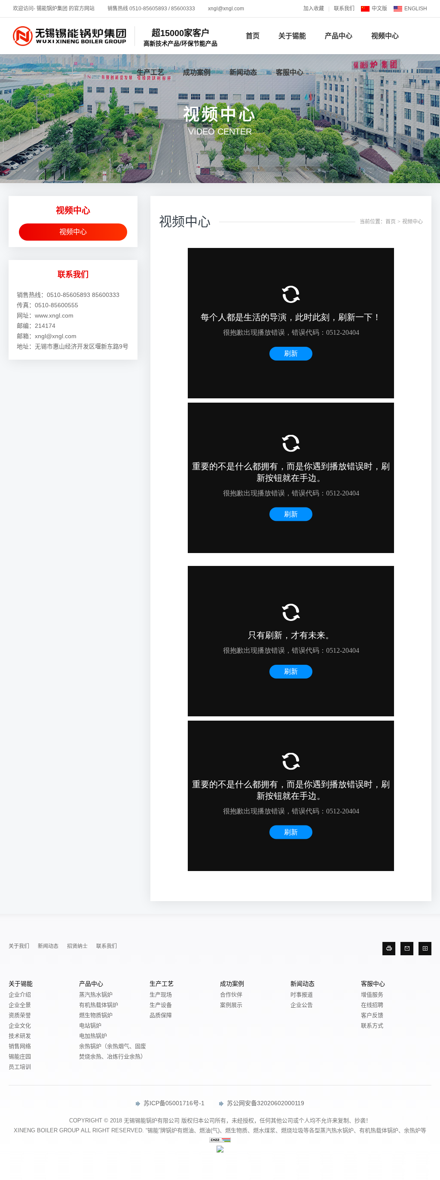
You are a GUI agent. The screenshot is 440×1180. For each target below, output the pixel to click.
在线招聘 (372, 1005)
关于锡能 (292, 36)
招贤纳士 (77, 946)
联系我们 (344, 9)
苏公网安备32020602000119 (264, 1103)
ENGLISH (415, 9)
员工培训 (20, 1067)
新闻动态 (243, 72)
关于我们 (19, 946)
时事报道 (301, 994)
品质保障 (161, 1015)
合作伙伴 (231, 994)
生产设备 (161, 1005)
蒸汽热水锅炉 (96, 994)
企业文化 (20, 1025)
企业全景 (20, 1005)
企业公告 (301, 1005)
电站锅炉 (90, 1025)
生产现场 (161, 994)
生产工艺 (150, 72)
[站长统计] (220, 1140)
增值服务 (372, 994)
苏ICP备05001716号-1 (173, 1103)
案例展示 (231, 1005)
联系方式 (372, 1025)
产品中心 (338, 36)
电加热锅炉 (93, 1036)
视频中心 (385, 36)
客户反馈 (372, 1015)
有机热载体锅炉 (98, 1005)
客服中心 (289, 72)
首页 (253, 36)
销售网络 (20, 1046)
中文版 (379, 9)
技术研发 (20, 1036)
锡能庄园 (20, 1056)
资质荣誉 (20, 1015)
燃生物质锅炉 (96, 1015)
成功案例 (197, 72)
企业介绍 (20, 994)
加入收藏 (313, 9)
